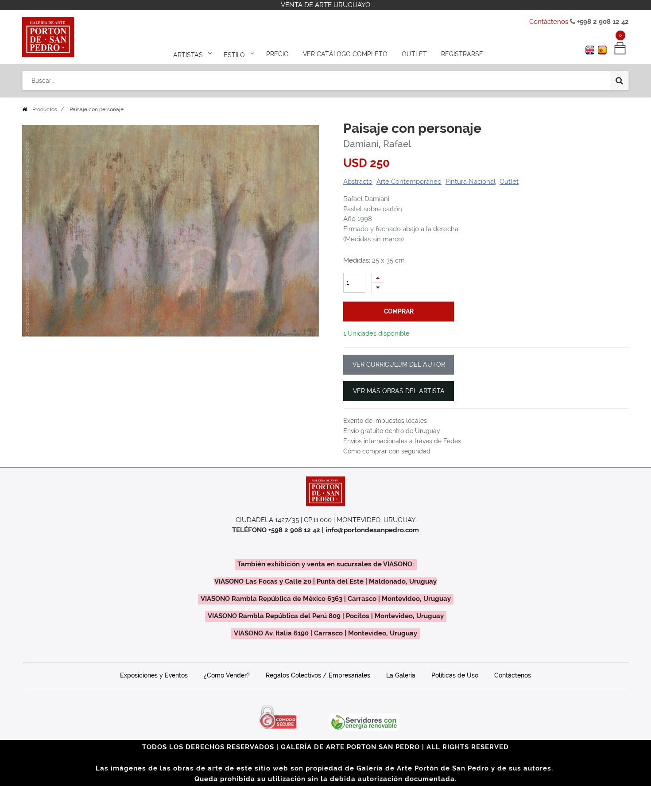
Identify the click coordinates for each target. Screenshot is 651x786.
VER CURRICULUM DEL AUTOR (399, 364)
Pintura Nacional (471, 182)
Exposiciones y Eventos (154, 675)
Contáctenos (548, 22)
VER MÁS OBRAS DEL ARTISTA (399, 391)
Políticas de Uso (454, 675)
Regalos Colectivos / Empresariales (318, 675)
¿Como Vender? (227, 675)
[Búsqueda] (619, 80)
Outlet (509, 182)
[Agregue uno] (377, 278)
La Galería (400, 675)
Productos (44, 109)
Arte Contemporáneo (409, 182)
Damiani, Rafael (377, 143)
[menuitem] (277, 54)
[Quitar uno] (377, 287)
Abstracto (357, 182)
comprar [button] (399, 311)
